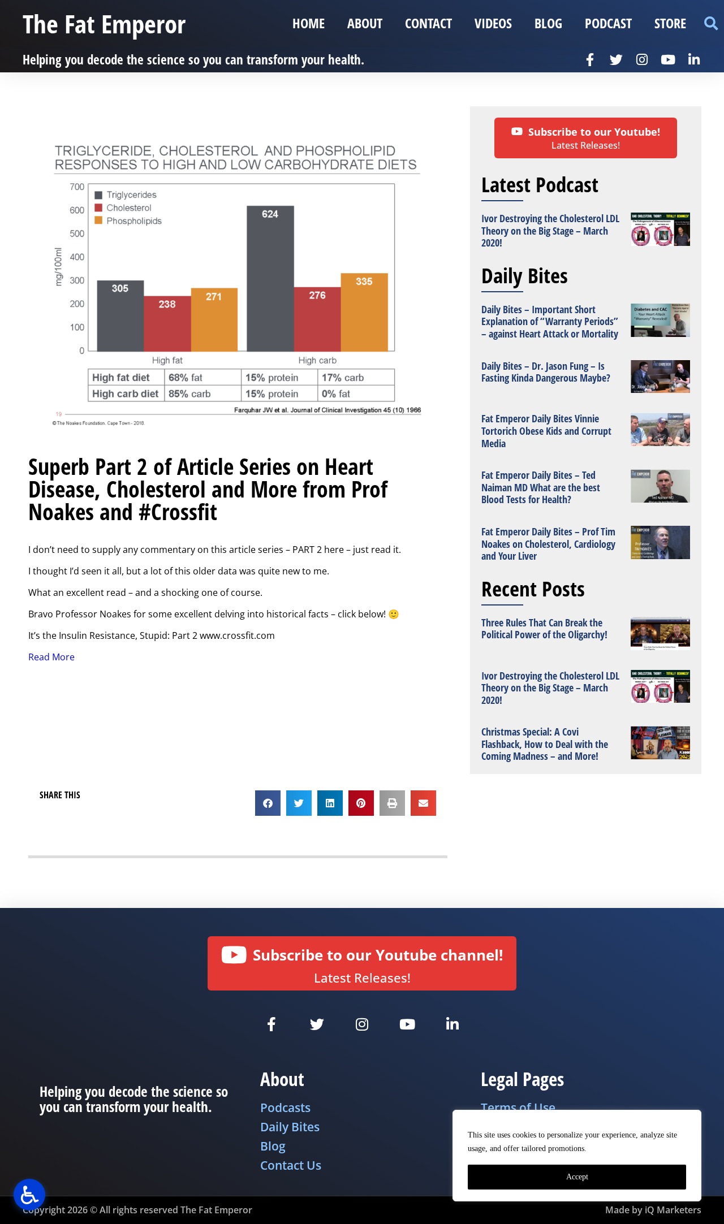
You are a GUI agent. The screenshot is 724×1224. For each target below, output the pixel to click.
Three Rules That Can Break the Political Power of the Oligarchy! (544, 629)
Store (670, 23)
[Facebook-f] (590, 59)
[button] (710, 23)
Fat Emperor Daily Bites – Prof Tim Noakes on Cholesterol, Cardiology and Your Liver (548, 544)
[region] (577, 1155)
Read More (51, 657)
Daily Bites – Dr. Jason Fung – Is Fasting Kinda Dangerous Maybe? (545, 372)
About (364, 23)
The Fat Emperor (104, 23)
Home (308, 23)
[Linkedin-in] (694, 59)
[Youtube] (668, 59)
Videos (493, 23)
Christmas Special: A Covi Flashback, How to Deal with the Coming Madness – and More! (544, 744)
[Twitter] (616, 59)
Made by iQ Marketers (653, 1210)
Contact (428, 23)
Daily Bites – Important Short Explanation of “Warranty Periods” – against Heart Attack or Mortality (549, 321)
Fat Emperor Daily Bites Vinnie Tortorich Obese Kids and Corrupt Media (546, 430)
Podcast (608, 23)
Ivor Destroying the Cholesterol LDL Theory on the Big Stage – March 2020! (550, 230)
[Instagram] (642, 59)
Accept (577, 1177)
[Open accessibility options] (29, 1194)
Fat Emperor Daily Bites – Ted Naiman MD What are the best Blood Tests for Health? (540, 487)
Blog (548, 23)
